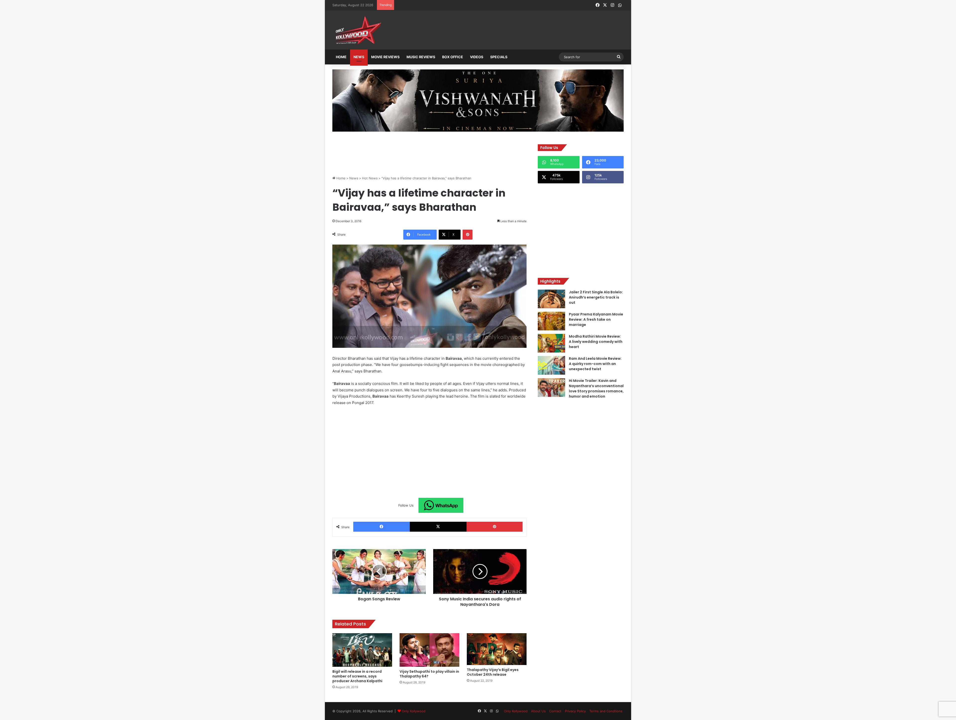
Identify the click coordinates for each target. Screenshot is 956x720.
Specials (498, 57)
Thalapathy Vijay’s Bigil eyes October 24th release (493, 672)
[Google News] (440, 505)
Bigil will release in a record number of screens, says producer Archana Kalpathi (357, 676)
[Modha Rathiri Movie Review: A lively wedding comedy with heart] (551, 343)
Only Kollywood (413, 711)
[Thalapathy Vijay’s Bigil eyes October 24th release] (497, 649)
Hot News (370, 178)
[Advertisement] (502, 30)
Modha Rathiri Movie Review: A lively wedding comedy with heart (595, 341)
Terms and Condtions (605, 711)
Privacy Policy (575, 711)
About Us (538, 711)
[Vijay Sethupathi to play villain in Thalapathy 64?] (429, 650)
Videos (476, 57)
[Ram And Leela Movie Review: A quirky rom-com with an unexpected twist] (551, 365)
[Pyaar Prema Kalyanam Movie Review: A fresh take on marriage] (551, 321)
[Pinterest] (468, 235)
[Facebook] (381, 527)
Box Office (452, 57)
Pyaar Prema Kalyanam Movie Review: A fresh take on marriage (596, 319)
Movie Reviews (385, 57)
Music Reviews (421, 57)
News (359, 57)
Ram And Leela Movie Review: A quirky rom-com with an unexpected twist (595, 363)
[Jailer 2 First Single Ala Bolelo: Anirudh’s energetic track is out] (551, 299)
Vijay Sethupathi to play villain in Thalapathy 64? (429, 674)
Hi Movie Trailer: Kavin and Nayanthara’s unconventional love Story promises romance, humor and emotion (596, 388)
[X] (438, 527)
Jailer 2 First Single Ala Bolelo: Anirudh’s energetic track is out (596, 297)
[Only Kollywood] (357, 30)
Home (341, 57)
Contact (555, 711)
